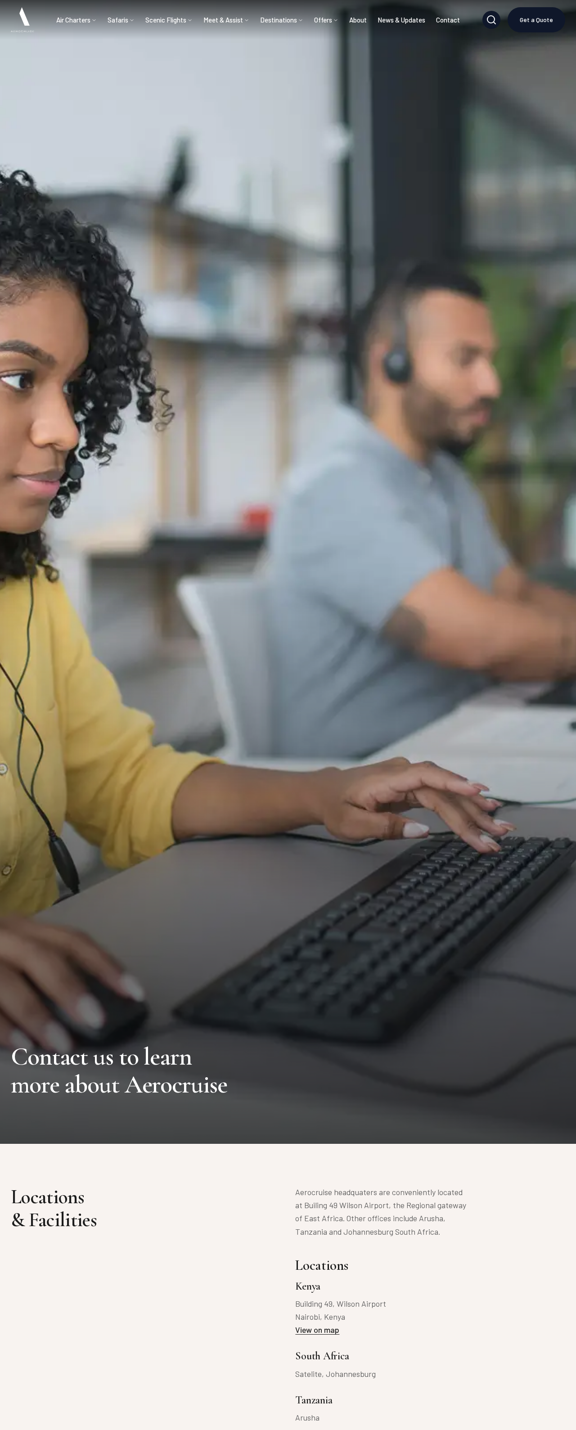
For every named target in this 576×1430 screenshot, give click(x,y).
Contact (448, 20)
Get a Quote (536, 19)
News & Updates (401, 20)
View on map (317, 1330)
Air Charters (73, 20)
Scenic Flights (165, 20)
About (358, 20)
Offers (323, 20)
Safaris (118, 20)
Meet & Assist (223, 20)
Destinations (278, 20)
